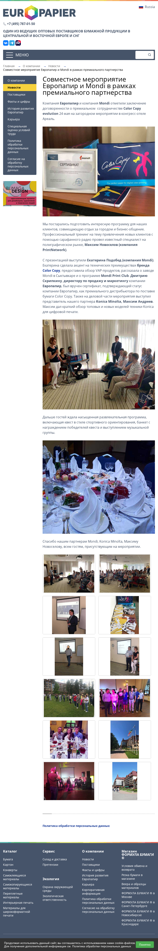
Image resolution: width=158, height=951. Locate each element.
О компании (16, 80)
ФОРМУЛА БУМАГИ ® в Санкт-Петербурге (138, 904)
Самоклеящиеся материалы (14, 877)
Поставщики (16, 94)
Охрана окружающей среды (58, 889)
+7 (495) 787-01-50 (21, 23)
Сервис (49, 851)
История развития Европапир (21, 110)
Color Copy (51, 270)
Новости (88, 859)
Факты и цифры (19, 101)
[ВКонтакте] (5, 43)
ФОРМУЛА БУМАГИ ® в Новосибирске (138, 913)
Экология (51, 879)
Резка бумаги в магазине (132, 877)
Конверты (10, 870)
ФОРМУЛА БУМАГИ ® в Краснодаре (138, 922)
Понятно (145, 944)
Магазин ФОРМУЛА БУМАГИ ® (138, 854)
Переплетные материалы (13, 895)
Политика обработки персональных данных (18, 146)
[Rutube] (18, 43)
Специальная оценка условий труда (19, 130)
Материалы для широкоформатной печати (16, 911)
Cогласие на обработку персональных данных (18, 164)
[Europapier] (39, 12)
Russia (150, 7)
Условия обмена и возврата (134, 868)
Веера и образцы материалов (134, 886)
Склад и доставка (55, 859)
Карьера (14, 119)
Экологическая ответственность (54, 898)
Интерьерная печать (18, 903)
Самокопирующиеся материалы (17, 886)
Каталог (10, 851)
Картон (8, 865)
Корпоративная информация (93, 891)
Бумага (8, 859)
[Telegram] (12, 43)
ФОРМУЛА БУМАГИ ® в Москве (138, 895)
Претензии (50, 865)
